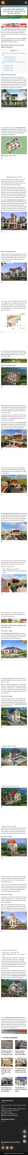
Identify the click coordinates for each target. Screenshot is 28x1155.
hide (16, 50)
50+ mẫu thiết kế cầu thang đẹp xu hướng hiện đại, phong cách (20, 1070)
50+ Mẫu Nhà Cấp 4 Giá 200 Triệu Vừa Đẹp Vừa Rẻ (21, 1089)
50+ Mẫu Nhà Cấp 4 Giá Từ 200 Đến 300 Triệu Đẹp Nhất (6, 1089)
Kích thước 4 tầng (8, 70)
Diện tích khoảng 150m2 (9, 58)
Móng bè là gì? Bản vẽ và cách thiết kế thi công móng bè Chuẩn (7, 1052)
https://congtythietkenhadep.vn (11, 1115)
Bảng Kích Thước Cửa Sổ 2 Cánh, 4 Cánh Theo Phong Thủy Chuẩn (7, 1071)
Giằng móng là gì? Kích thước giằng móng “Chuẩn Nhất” (20, 1052)
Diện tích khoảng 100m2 (9, 56)
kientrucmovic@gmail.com (10, 1113)
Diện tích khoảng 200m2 (9, 60)
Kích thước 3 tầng (8, 68)
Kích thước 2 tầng (8, 67)
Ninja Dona (21, 1153)
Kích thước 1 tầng (8, 65)
